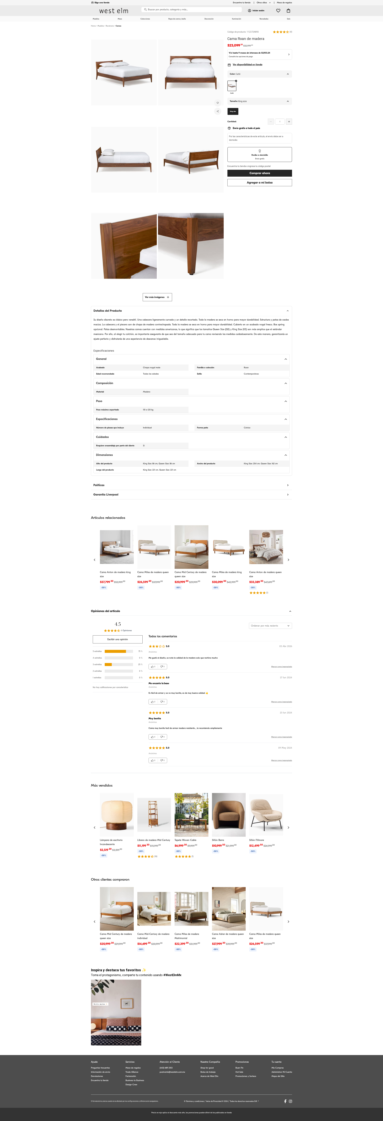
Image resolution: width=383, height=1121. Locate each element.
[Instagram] (290, 1101)
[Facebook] (285, 1101)
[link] (117, 558)
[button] (281, 32)
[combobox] (270, 626)
